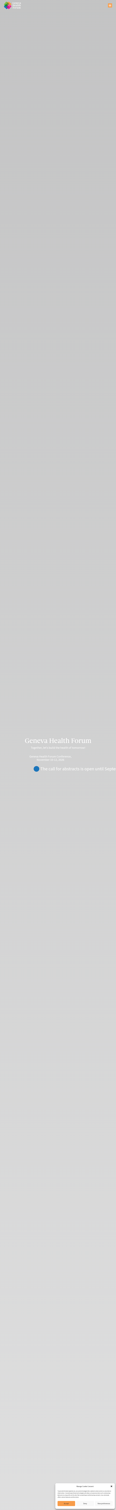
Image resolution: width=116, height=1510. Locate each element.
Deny (85, 1503)
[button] (111, 1486)
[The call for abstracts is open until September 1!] (36, 769)
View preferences (104, 1503)
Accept (66, 1503)
